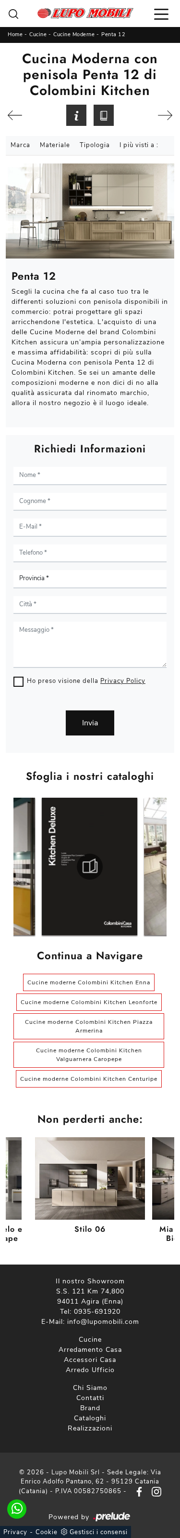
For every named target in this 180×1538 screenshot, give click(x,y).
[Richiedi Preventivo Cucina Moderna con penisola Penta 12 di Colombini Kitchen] (76, 115)
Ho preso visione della (86, 681)
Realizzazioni (90, 1428)
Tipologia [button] (95, 145)
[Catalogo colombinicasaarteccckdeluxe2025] (89, 866)
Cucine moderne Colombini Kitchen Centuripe (88, 1079)
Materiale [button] (55, 145)
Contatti (90, 1397)
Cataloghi (90, 1418)
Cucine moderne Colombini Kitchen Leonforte (89, 1002)
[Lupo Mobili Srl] (85, 13)
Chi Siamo (90, 1387)
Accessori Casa (90, 1359)
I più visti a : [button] (139, 145)
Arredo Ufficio (90, 1370)
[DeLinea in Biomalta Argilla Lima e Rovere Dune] (15, 115)
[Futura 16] (165, 115)
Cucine (38, 34)
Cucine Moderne (74, 34)
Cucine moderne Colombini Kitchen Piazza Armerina (89, 1026)
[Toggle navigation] (161, 13)
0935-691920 (97, 1311)
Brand (90, 1408)
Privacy (15, 1532)
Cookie (47, 1532)
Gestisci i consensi (99, 1532)
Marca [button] (20, 145)
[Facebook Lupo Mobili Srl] (137, 1491)
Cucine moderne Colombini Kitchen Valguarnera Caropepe (89, 1055)
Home (15, 34)
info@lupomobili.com (103, 1321)
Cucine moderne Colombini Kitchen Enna (88, 982)
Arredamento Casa (90, 1349)
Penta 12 (113, 34)
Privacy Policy (122, 681)
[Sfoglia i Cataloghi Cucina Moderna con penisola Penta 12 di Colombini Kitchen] (104, 115)
